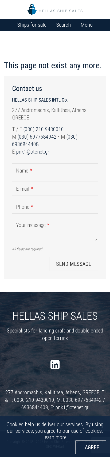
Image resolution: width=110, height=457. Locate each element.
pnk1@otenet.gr (32, 152)
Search (63, 25)
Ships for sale (31, 25)
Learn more (54, 437)
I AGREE (90, 447)
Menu (87, 25)
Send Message (73, 264)
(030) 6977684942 (37, 137)
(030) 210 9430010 (43, 129)
